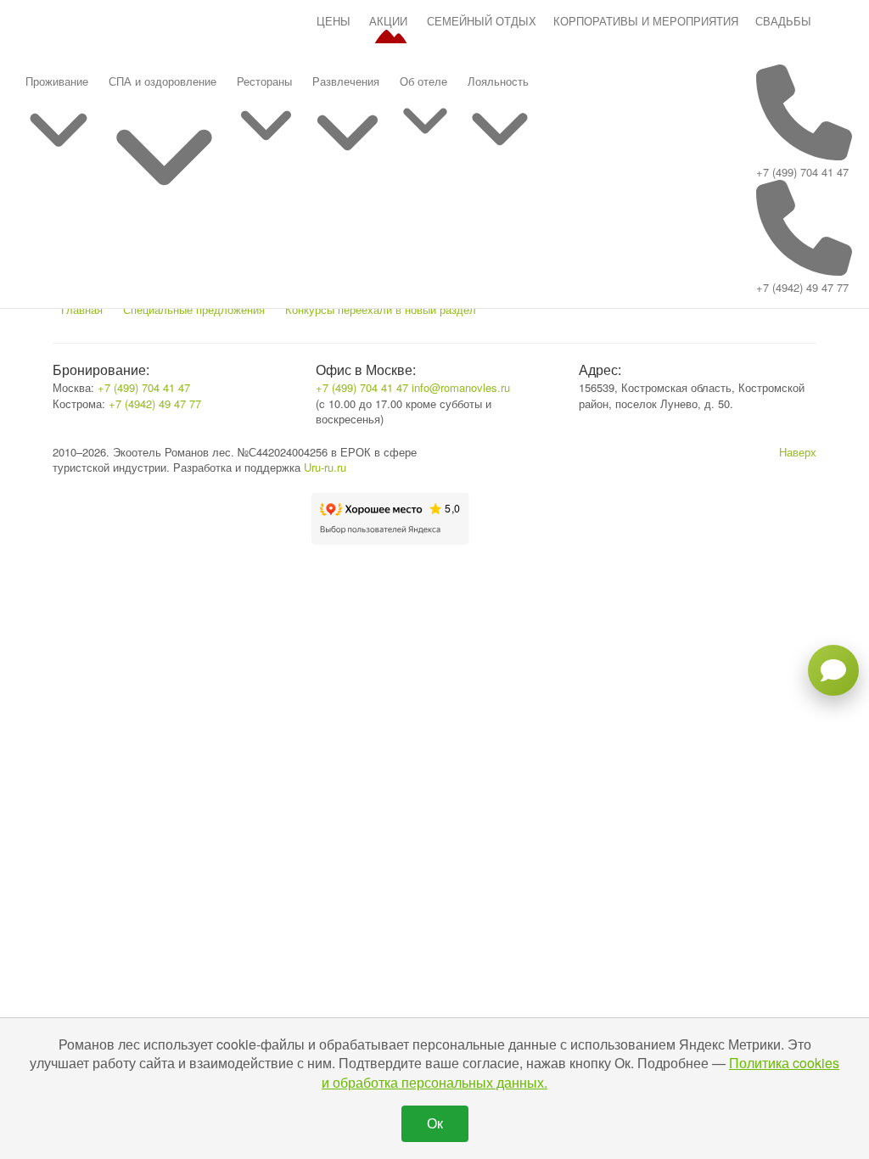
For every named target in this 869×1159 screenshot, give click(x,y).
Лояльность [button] (498, 81)
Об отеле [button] (423, 81)
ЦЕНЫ (333, 21)
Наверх (797, 452)
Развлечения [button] (345, 81)
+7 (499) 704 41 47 (802, 172)
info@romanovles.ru (461, 387)
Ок (435, 1123)
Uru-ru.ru (325, 467)
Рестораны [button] (264, 81)
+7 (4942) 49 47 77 (802, 287)
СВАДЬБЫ (783, 21)
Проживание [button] (56, 81)
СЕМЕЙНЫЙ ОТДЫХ (481, 21)
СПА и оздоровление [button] (162, 81)
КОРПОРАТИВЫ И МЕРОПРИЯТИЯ (645, 21)
